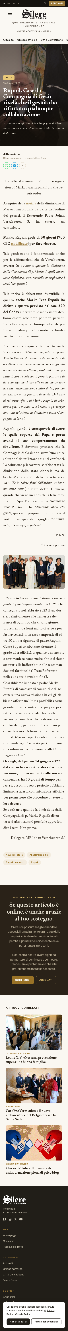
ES (14, 3)
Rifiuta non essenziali (46, 1321)
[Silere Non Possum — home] (34, 14)
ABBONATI (57, 3)
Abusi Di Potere (14, 855)
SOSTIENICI (22, 980)
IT (4, 3)
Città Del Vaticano (52, 40)
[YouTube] (20, 1219)
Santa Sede (10, 1280)
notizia (31, 203)
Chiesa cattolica (27, 40)
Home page (9, 1235)
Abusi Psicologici (39, 855)
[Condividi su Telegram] (14, 165)
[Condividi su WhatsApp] (6, 165)
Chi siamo (9, 1241)
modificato (19, 244)
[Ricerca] (45, 3)
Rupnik (34, 862)
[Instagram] (10, 1219)
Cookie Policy (22, 1314)
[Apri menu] (10, 14)
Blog (8, 77)
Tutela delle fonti (13, 1246)
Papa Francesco (15, 862)
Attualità (8, 40)
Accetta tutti (18, 1321)
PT (19, 3)
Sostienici (9, 1297)
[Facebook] (4, 1219)
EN (8, 3)
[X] (15, 1219)
